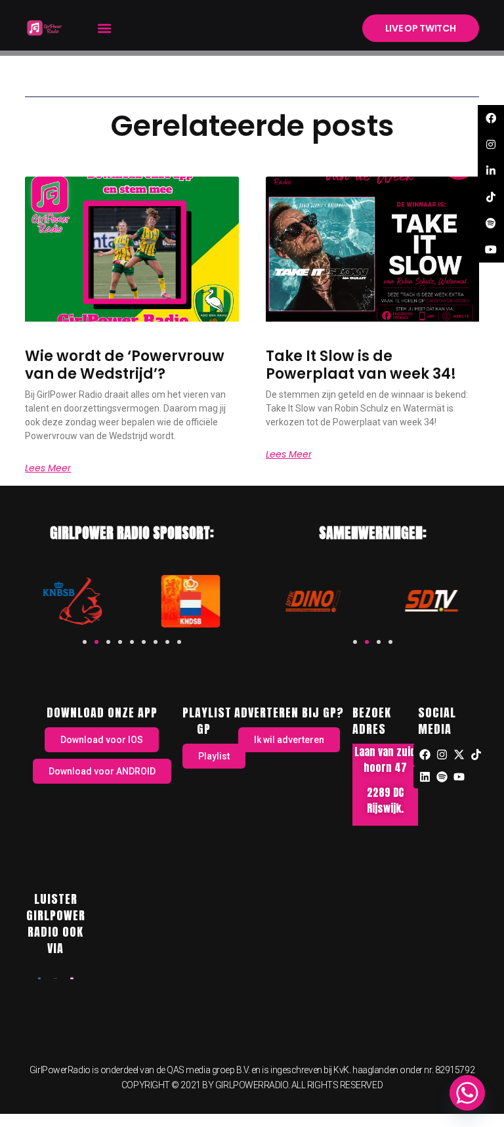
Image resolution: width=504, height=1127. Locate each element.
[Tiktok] (476, 755)
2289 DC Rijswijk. (385, 800)
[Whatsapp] (467, 1093)
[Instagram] (441, 755)
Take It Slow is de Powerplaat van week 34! (361, 364)
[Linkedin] (424, 777)
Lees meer (48, 468)
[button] (104, 28)
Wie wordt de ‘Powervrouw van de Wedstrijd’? (124, 364)
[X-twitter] (459, 755)
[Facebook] (424, 755)
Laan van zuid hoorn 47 (385, 759)
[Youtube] (459, 777)
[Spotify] (441, 777)
